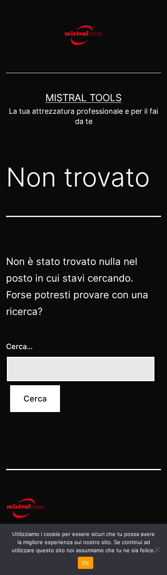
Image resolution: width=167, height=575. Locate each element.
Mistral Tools (83, 98)
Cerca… (19, 346)
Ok (85, 563)
